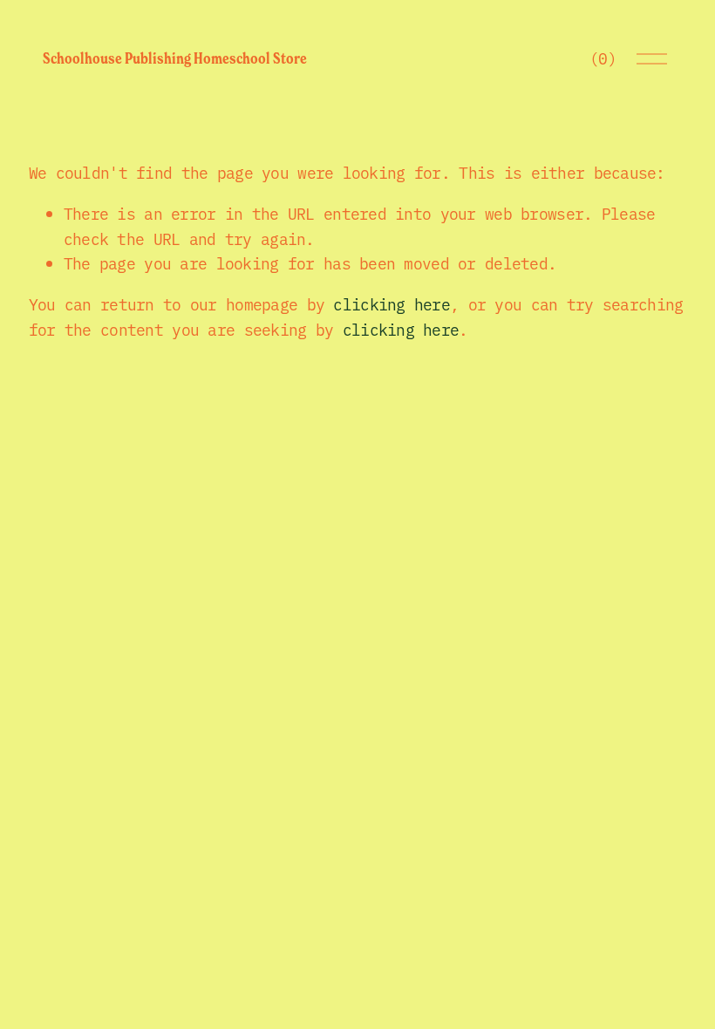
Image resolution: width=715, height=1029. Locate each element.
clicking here (391, 304)
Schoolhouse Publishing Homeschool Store (175, 58)
